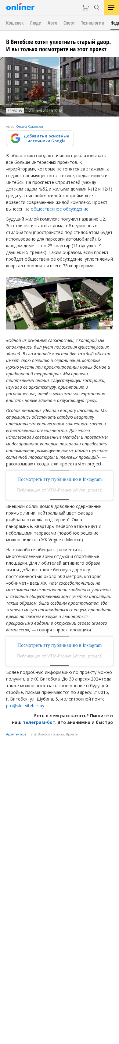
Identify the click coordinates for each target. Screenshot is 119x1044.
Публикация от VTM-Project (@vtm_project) (60, 490)
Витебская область (51, 734)
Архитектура (16, 734)
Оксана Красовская (29, 126)
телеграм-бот (39, 722)
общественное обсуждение (59, 209)
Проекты (72, 734)
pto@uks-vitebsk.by (25, 705)
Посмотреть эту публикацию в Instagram (59, 479)
